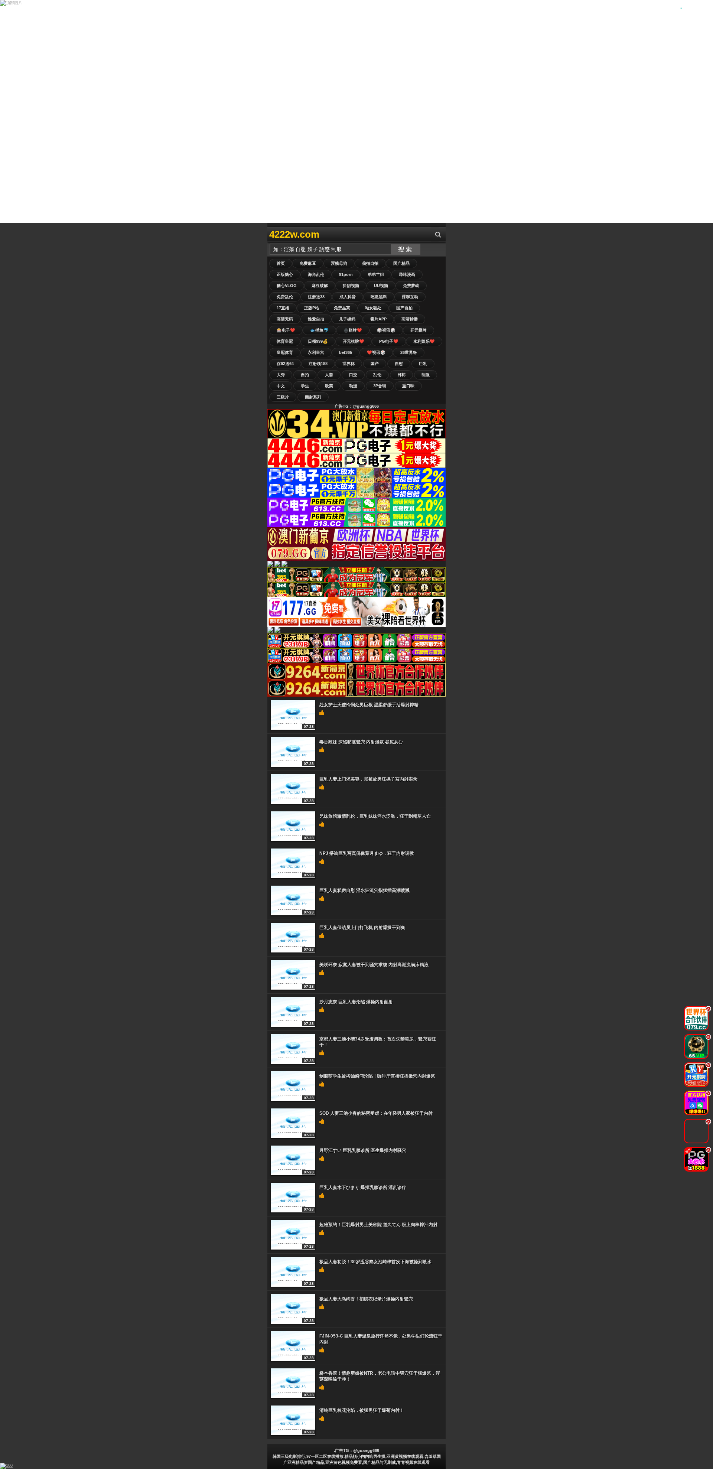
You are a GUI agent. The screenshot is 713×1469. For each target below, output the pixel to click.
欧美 (329, 386)
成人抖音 (347, 296)
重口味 (408, 386)
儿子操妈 (347, 319)
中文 (281, 386)
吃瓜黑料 (379, 296)
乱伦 (377, 374)
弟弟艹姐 (376, 274)
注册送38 (316, 296)
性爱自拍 (316, 319)
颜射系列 (313, 397)
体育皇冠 (285, 341)
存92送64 (285, 363)
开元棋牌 (418, 330)
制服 (425, 374)
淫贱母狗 (339, 263)
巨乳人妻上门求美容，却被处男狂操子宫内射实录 (368, 779)
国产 (375, 363)
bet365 (345, 352)
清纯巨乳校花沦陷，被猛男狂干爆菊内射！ (361, 1410)
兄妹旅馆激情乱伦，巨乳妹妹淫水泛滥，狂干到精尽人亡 (375, 816)
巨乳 (423, 363)
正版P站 (311, 308)
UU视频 (381, 285)
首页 (281, 263)
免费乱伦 (285, 296)
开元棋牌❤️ (353, 341)
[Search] (438, 234)
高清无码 (285, 319)
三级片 (283, 397)
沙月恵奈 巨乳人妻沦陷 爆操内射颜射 (356, 1001)
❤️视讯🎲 (376, 352)
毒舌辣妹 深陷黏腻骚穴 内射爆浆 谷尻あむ (361, 742)
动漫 (353, 386)
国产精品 (401, 263)
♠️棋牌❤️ (353, 330)
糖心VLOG (287, 285)
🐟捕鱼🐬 (319, 330)
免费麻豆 (308, 263)
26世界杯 (408, 352)
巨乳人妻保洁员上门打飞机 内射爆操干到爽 (362, 927)
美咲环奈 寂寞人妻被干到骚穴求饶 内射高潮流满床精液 (374, 964)
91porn (346, 274)
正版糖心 (285, 274)
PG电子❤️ (388, 341)
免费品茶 (342, 308)
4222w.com (294, 234)
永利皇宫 (316, 352)
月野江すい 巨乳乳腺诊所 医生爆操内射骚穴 (362, 1150)
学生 (305, 386)
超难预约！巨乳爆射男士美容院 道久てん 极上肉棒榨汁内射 (378, 1224)
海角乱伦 (316, 274)
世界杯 (348, 363)
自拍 (305, 374)
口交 (353, 374)
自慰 (399, 363)
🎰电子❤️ (286, 330)
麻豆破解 (320, 285)
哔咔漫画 (407, 274)
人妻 (329, 374)
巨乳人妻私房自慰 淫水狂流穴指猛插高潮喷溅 (364, 890)
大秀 (281, 374)
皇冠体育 (285, 352)
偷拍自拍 (370, 263)
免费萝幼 (411, 285)
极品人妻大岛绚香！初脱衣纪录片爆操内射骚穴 (366, 1299)
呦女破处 (373, 308)
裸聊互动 (410, 296)
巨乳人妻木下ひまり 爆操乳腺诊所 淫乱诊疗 (362, 1187)
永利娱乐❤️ (424, 341)
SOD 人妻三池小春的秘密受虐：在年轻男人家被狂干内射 (376, 1113)
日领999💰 (318, 341)
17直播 (283, 308)
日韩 (401, 374)
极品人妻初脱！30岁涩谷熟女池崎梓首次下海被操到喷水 (375, 1261)
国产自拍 (404, 308)
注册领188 (318, 363)
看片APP (378, 319)
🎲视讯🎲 (386, 330)
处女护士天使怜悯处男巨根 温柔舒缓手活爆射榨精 (369, 704)
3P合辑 (379, 386)
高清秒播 (409, 319)
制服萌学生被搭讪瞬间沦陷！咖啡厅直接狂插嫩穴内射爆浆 (377, 1076)
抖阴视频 (351, 285)
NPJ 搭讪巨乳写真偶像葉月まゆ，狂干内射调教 (366, 853)
